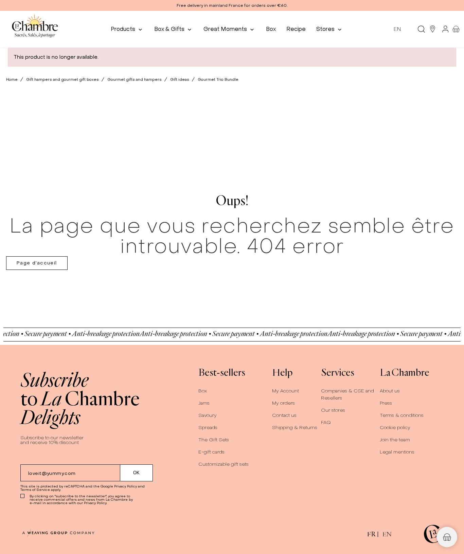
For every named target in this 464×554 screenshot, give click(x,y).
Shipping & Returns (294, 427)
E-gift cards (211, 452)
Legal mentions (397, 452)
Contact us (284, 415)
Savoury (207, 415)
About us (390, 391)
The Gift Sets (213, 440)
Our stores (333, 410)
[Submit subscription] (136, 472)
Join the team (395, 440)
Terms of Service (35, 489)
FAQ (326, 422)
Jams (204, 403)
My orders (283, 403)
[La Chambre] (34, 29)
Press (386, 403)
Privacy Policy (125, 486)
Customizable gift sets (223, 464)
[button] (232, 5)
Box (202, 391)
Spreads (207, 427)
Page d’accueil (37, 263)
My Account (285, 391)
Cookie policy (395, 427)
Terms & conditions (402, 415)
